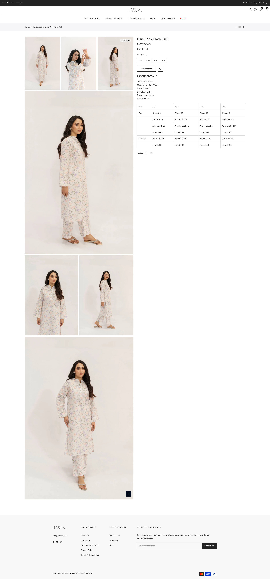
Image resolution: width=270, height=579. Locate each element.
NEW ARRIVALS (92, 18)
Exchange (113, 540)
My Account (114, 535)
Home (27, 27)
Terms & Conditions (90, 555)
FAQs (111, 545)
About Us (85, 535)
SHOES (153, 18)
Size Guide (85, 540)
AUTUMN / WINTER (136, 18)
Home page (37, 27)
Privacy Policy (87, 550)
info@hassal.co (60, 536)
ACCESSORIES (168, 18)
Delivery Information (90, 545)
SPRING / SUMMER (113, 18)
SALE (182, 18)
